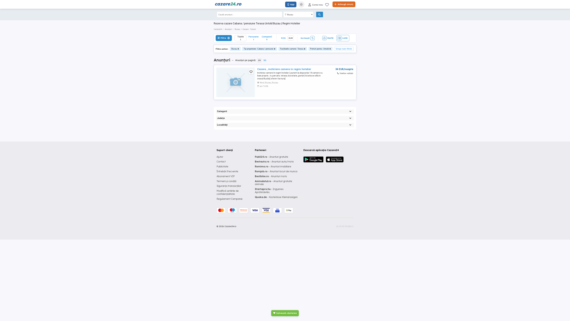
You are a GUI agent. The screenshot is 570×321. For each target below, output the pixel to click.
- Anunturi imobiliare (273, 166)
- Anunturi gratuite (271, 156)
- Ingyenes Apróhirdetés (269, 191)
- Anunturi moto (271, 176)
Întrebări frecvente (227, 171)
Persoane (253, 38)
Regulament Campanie (230, 198)
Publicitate (222, 166)
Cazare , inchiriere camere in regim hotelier (284, 69)
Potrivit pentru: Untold (319, 49)
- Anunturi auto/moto (274, 161)
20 (259, 60)
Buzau (234, 49)
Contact (221, 161)
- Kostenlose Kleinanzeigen (276, 197)
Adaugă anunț (345, 4)
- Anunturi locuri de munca (276, 171)
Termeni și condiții (226, 181)
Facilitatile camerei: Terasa (291, 49)
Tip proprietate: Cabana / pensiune (258, 49)
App (292, 4)
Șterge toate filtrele (344, 49)
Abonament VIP (226, 176)
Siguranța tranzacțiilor (229, 185)
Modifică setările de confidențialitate (228, 192)
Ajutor (220, 156)
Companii (267, 38)
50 (264, 60)
